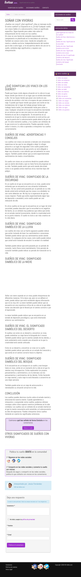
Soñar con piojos (62, 78)
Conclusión (59, 64)
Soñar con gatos (62, 94)
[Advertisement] (28, 68)
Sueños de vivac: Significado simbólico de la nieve (64, 52)
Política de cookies (11, 567)
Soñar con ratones (63, 103)
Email (9, 535)
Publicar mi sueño (28, 428)
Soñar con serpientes (64, 87)
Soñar (10, 2)
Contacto (45, 8)
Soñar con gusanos (63, 110)
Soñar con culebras (64, 105)
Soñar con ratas (62, 85)
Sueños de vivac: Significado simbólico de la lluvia (64, 47)
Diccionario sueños (32, 8)
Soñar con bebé (62, 89)
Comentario (11, 506)
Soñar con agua (62, 107)
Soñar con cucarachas (64, 98)
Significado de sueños (15, 8)
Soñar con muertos (63, 92)
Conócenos (9, 565)
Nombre (10, 526)
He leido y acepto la (22, 519)
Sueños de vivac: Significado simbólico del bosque (64, 61)
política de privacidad (28, 519)
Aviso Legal (9, 569)
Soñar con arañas (63, 82)
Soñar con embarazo (64, 80)
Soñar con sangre (63, 101)
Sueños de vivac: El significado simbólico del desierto (65, 56)
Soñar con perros (63, 96)
